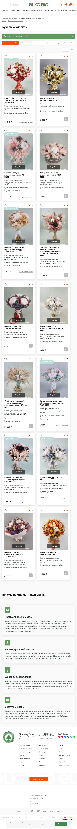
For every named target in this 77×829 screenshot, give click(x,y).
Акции (60, 748)
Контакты (64, 10)
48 (68, 43)
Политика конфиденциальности (27, 818)
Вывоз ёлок (42, 765)
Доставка (57, 10)
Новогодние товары (25, 752)
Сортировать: (31, 43)
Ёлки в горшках (43, 752)
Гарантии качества (24, 758)
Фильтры (6, 43)
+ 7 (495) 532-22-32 (13, 5)
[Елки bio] (8, 737)
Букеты (13, 10)
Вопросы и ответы (64, 755)
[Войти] (74, 5)
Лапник (41, 762)
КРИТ (53, 818)
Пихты (41, 755)
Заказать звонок (64, 765)
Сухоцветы (5, 10)
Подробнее (25, 823)
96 (71, 43)
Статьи (61, 758)
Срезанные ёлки (44, 748)
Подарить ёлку (38, 779)
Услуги (41, 10)
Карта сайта (62, 762)
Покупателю (49, 10)
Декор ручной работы (25, 748)
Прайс (61, 752)
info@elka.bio (63, 734)
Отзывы (21, 765)
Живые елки (21, 10)
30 (65, 43)
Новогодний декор (32, 10)
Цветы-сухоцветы (24, 745)
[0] (70, 5)
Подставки (42, 758)
